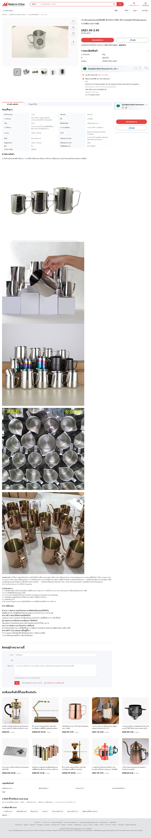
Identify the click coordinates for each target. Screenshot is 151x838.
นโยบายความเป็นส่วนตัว (70, 822)
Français (47, 824)
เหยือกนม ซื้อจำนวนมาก (89, 811)
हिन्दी (101, 824)
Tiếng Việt (121, 824)
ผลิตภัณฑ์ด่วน (104, 822)
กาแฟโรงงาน (8, 811)
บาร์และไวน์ (79, 788)
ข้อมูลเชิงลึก (113, 822)
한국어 (90, 824)
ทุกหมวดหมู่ (8, 10)
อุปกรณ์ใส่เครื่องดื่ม (33, 14)
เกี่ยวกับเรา (38, 822)
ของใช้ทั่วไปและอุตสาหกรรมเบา (17, 14)
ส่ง (17, 683)
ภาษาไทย (107, 824)
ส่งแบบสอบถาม (97, 40)
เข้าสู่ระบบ (145, 5)
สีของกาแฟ (34, 811)
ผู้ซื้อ (116, 10)
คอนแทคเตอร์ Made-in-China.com (88, 822)
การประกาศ (46, 822)
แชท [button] (133, 40)
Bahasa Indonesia (131, 824)
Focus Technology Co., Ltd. (77, 828)
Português (40, 824)
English (26, 824)
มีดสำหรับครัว (43, 788)
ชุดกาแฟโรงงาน (72, 811)
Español (32, 824)
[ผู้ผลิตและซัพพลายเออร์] (13, 4)
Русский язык (55, 824)
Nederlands (78, 824)
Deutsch (70, 824)
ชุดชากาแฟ (44, 14)
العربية (84, 824)
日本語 (96, 824)
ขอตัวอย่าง (122, 45)
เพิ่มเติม (4, 815)
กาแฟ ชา (45, 811)
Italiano (64, 824)
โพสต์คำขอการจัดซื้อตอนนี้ (54, 683)
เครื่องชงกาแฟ (6, 788)
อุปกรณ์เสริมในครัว (118, 788)
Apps (134, 10)
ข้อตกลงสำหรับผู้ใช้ (56, 822)
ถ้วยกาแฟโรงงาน (57, 811)
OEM (3, 792)
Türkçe (114, 824)
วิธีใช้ (126, 10)
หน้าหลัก (4, 14)
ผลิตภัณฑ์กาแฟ (21, 811)
